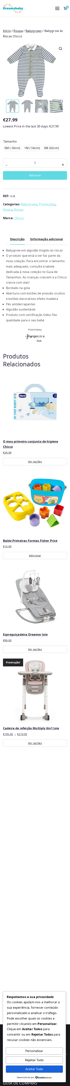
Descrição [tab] (17, 239)
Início (7, 31)
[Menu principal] (57, 8)
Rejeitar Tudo (34, 1060)
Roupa (18, 31)
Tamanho (10, 141)
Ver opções (35, 461)
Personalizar (34, 1051)
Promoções (47, 204)
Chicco (19, 218)
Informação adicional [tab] (46, 239)
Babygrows (34, 31)
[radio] (12, 148)
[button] (60, 48)
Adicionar (35, 175)
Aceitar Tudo (34, 1069)
